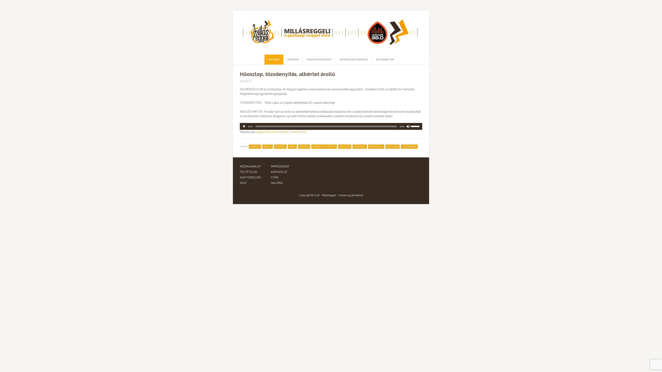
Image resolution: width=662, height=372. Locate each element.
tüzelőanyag (409, 147)
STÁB (274, 177)
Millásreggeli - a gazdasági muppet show (331, 32)
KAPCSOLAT (279, 172)
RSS (303, 132)
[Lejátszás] (244, 126)
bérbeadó (280, 147)
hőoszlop (344, 147)
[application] (331, 126)
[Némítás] (408, 126)
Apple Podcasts (266, 132)
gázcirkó (304, 147)
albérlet (255, 147)
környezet (359, 147)
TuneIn (294, 132)
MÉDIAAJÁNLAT (250, 166)
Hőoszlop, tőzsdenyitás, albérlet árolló (287, 74)
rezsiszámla (376, 147)
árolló (267, 147)
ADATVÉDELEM (250, 177)
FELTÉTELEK (248, 172)
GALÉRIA (277, 183)
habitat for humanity (324, 147)
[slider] (415, 126)
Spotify (283, 132)
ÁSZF (243, 183)
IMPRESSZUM (280, 166)
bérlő (292, 147)
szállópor (392, 147)
